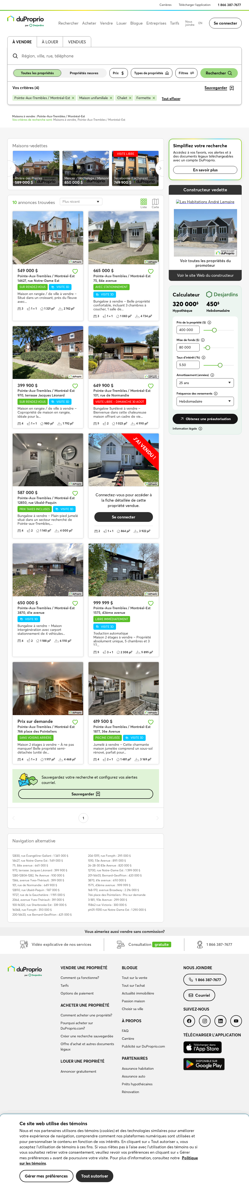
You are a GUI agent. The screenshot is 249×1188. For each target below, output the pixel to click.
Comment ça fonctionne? (80, 978)
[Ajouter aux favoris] (75, 271)
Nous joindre (190, 23)
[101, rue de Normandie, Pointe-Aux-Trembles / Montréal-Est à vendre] (124, 352)
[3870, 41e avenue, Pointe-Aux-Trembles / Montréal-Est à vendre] (48, 569)
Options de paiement (77, 993)
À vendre (22, 41)
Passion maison (133, 1001)
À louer (50, 41)
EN (200, 23)
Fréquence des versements (194, 393)
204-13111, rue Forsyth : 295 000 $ (109, 855)
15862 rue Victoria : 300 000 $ (107, 905)
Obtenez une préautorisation (208, 419)
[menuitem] (89, 981)
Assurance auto (133, 1076)
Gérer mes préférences (46, 1176)
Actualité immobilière (138, 993)
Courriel (202, 995)
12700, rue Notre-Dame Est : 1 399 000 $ (114, 870)
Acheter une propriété (85, 1005)
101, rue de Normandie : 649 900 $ (34, 885)
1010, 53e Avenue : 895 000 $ (107, 860)
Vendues (77, 41)
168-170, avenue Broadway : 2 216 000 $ (113, 890)
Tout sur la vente (134, 978)
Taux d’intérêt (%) (188, 357)
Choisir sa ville (132, 1009)
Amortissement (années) (193, 375)
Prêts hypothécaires (137, 1084)
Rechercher (216, 73)
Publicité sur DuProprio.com (143, 1046)
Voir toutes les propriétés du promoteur (205, 262)
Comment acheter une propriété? (86, 1015)
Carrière (128, 1038)
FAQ (125, 1031)
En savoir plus (205, 169)
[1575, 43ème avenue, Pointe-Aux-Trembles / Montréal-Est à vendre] (124, 569)
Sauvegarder (82, 794)
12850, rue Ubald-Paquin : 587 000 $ (36, 890)
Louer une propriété (83, 1061)
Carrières (165, 5)
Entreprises (156, 23)
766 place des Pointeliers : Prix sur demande (117, 895)
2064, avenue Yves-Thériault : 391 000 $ (38, 900)
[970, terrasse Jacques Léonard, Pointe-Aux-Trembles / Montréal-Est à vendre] (48, 352)
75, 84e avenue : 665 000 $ (30, 865)
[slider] (214, 330)
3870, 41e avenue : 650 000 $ (107, 880)
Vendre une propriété (84, 967)
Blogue (130, 967)
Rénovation (130, 1092)
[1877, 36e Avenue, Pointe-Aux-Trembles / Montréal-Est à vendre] (124, 688)
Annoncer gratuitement (78, 1071)
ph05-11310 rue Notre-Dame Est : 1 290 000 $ (117, 910)
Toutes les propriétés (37, 73)
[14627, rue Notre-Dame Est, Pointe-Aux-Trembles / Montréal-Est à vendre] (48, 237)
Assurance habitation (138, 1068)
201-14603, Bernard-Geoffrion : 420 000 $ (115, 875)
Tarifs (65, 985)
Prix (116, 73)
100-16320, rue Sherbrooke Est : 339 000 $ (39, 905)
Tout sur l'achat (133, 985)
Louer (121, 23)
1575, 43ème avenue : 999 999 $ (109, 885)
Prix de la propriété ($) (191, 322)
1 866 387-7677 (229, 5)
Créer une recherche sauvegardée (87, 1036)
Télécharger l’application (195, 5)
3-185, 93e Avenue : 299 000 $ (107, 900)
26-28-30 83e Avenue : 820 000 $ (110, 865)
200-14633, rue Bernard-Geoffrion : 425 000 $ (42, 914)
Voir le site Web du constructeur (205, 275)
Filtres (183, 73)
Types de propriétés (148, 73)
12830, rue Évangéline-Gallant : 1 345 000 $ (40, 855)
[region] (124, 1151)
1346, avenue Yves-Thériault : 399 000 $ (38, 880)
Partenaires (135, 1058)
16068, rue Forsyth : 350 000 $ (32, 910)
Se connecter (225, 23)
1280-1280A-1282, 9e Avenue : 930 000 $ (38, 875)
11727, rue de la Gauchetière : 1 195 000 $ (38, 895)
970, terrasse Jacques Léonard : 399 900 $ (39, 870)
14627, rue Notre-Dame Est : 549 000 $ (37, 860)
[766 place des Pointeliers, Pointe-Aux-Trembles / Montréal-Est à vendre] (48, 688)
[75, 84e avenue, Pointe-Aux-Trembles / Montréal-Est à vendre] (124, 237)
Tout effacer (171, 98)
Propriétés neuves (84, 73)
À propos (131, 1020)
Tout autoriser (94, 1176)
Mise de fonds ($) (188, 340)
